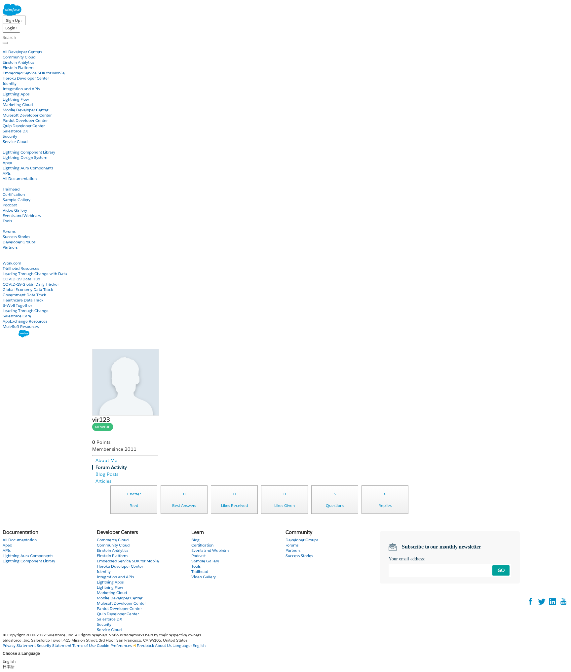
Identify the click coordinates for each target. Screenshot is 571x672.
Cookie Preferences (115, 645)
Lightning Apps (16, 94)
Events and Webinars (22, 215)
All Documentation (20, 178)
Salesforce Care (17, 316)
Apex (7, 162)
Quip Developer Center (24, 125)
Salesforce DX (15, 131)
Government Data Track (24, 295)
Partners (10, 247)
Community (14, 226)
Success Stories (16, 236)
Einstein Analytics (18, 62)
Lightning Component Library (29, 152)
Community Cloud (19, 57)
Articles (103, 481)
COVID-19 (12, 258)
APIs (7, 173)
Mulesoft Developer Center (27, 115)
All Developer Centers (22, 51)
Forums (9, 231)
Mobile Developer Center (25, 110)
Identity (10, 83)
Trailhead (11, 189)
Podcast (10, 205)
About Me (106, 460)
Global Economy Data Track (28, 289)
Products (11, 46)
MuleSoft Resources (21, 326)
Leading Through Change (26, 310)
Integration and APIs (21, 88)
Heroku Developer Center (26, 78)
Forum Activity (111, 467)
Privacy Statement (20, 645)
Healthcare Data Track (23, 300)
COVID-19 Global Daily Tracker (31, 284)
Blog (7, 252)
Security (10, 136)
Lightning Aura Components (28, 168)
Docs (7, 147)
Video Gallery (15, 210)
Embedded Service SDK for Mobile (34, 73)
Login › (11, 28)
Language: (189, 645)
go (501, 570)
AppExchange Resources (25, 321)
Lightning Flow (16, 99)
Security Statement (54, 645)
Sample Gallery (16, 199)
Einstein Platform (18, 67)
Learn (8, 184)
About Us (163, 645)
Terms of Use (84, 645)
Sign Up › (14, 20)
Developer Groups (19, 242)
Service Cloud (15, 141)
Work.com (12, 263)
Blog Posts (106, 474)
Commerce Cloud (113, 540)
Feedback (145, 645)
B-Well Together (17, 305)
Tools (7, 221)
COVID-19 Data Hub (21, 279)
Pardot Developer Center (25, 120)
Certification (14, 194)
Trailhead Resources (21, 268)
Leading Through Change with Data (35, 273)
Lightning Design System (25, 157)
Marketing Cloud (18, 104)
